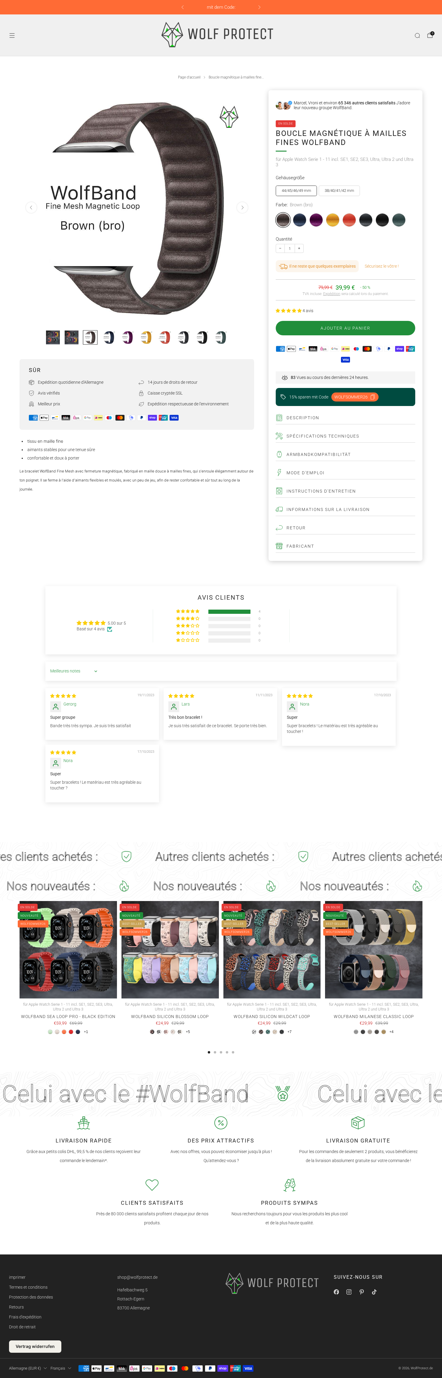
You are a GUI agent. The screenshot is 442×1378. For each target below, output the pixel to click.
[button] (289, 310)
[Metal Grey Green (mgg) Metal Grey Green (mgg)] (365, 220)
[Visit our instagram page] (348, 1292)
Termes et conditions (28, 1287)
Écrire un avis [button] (341, 626)
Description (303, 417)
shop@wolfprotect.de (137, 1277)
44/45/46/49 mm (296, 190)
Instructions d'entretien (321, 491)
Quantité (284, 239)
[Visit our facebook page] (336, 1292)
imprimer (17, 1277)
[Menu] (12, 35)
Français (58, 1368)
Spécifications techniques (323, 436)
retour (296, 527)
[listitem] (221, 7)
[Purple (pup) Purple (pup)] (316, 220)
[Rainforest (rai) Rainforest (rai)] (398, 220)
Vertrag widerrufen (35, 1346)
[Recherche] (417, 35)
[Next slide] (242, 207)
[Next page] (422, 950)
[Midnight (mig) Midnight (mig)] (382, 220)
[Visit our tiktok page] (374, 1292)
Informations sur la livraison (328, 509)
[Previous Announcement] (182, 7)
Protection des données (31, 1297)
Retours (16, 1307)
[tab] (209, 1052)
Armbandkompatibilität (319, 454)
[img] (63, 696)
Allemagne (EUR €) (25, 1368)
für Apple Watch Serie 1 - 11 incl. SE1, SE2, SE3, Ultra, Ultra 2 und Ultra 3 (344, 162)
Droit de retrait (22, 1326)
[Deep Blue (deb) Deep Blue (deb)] (299, 220)
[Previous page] (19, 950)
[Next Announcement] (259, 7)
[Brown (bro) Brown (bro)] (283, 220)
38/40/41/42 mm (339, 190)
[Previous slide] (31, 207)
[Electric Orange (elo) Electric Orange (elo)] (349, 220)
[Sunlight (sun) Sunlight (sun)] (332, 220)
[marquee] (221, 857)
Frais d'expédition (25, 1317)
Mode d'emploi (306, 472)
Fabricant (300, 546)
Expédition (331, 294)
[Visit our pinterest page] (361, 1292)
